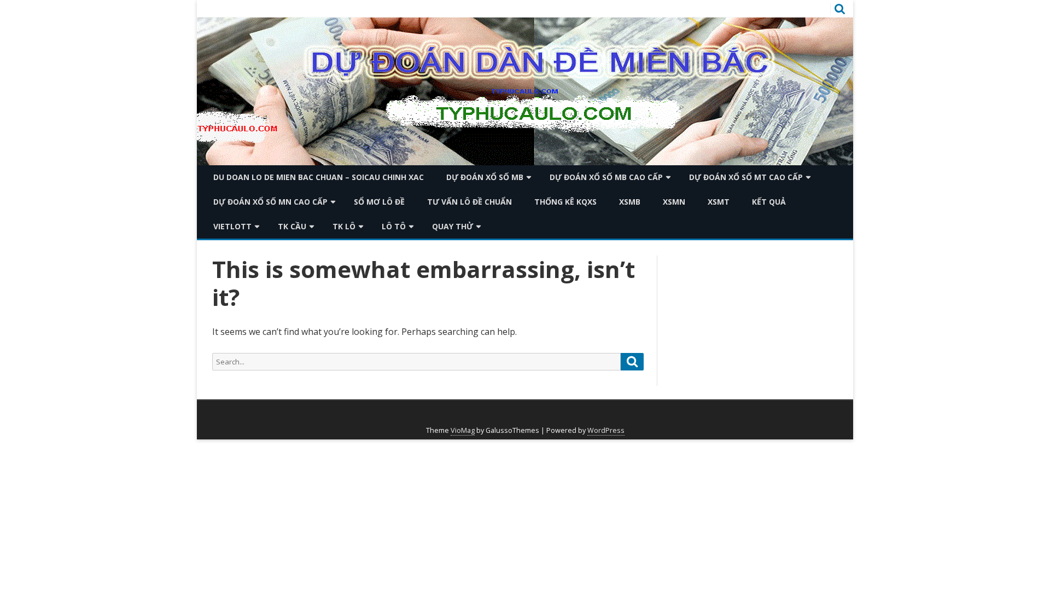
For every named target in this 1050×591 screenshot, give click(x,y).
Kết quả (769, 201)
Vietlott (232, 226)
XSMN (674, 201)
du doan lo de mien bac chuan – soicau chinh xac (318, 177)
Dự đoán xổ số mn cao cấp (270, 201)
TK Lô (343, 226)
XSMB (629, 201)
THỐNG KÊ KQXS (565, 201)
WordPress (606, 430)
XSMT (719, 201)
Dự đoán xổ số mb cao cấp (606, 177)
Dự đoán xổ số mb (484, 177)
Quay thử (452, 226)
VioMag (463, 430)
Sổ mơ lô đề (379, 201)
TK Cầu (292, 226)
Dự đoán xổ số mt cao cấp (746, 177)
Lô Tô (394, 226)
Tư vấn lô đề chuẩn (469, 201)
